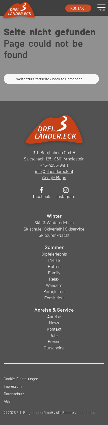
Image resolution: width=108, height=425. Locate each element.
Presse (54, 341)
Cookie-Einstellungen (21, 378)
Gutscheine (54, 347)
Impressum (13, 386)
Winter (54, 216)
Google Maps (54, 177)
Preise (54, 260)
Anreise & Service (54, 310)
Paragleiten (54, 291)
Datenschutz (14, 393)
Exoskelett (54, 297)
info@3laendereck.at (54, 171)
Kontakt (78, 8)
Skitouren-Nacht (54, 235)
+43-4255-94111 (54, 165)
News (54, 322)
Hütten (54, 266)
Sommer (54, 247)
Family (54, 272)
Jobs (54, 335)
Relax (54, 279)
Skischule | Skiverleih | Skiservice (54, 229)
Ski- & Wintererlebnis (54, 222)
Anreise (54, 316)
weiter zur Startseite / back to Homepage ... (51, 79)
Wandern (54, 285)
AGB (7, 401)
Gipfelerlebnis (54, 254)
